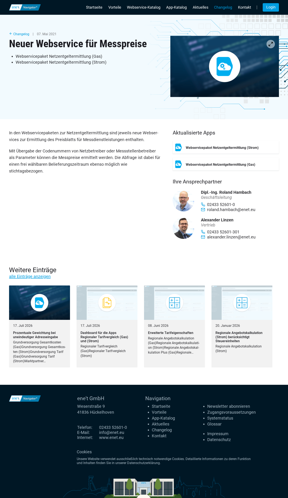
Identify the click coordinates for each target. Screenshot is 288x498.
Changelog (223, 7)
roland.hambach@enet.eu (231, 209)
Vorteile (114, 7)
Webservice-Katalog (143, 7)
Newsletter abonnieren (228, 406)
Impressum (218, 433)
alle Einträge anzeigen (30, 276)
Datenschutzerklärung (143, 463)
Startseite (94, 7)
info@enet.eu (111, 432)
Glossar (214, 424)
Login (271, 7)
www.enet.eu (111, 437)
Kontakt (244, 7)
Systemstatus (220, 418)
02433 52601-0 (113, 427)
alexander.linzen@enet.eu (231, 237)
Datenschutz (219, 439)
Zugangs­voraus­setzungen (231, 412)
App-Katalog (176, 7)
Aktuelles (200, 7)
